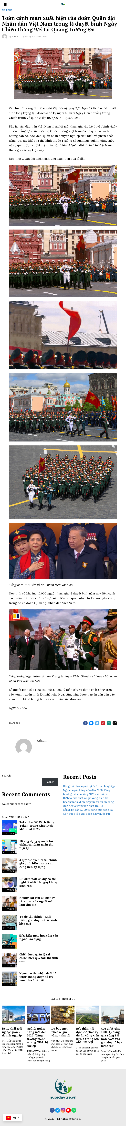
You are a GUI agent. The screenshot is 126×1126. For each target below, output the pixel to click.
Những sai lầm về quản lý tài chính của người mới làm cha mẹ (37, 901)
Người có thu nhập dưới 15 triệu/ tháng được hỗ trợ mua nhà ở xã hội (37, 976)
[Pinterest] (103, 723)
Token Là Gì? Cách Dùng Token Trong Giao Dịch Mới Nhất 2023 (36, 825)
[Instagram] (63, 1110)
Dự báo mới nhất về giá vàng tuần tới (85, 798)
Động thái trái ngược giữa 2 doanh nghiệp (89, 786)
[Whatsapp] (109, 723)
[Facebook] (85, 723)
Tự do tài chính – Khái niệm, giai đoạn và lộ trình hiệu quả (38, 920)
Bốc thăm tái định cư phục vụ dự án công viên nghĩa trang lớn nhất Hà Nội (87, 1035)
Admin (15, 37)
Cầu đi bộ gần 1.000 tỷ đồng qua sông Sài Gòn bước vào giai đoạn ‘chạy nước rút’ (111, 1037)
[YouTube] (68, 1110)
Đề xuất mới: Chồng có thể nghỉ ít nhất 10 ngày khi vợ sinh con (38, 882)
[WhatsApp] (73, 1110)
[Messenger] (91, 723)
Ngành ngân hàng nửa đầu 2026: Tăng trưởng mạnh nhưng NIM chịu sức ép (38, 1037)
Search (6, 775)
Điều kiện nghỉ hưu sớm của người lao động (38, 937)
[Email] (115, 723)
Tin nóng (7, 10)
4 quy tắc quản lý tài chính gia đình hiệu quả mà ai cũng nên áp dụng (38, 863)
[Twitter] (97, 723)
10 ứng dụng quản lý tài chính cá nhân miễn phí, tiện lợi (36, 844)
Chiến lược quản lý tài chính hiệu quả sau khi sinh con (38, 957)
